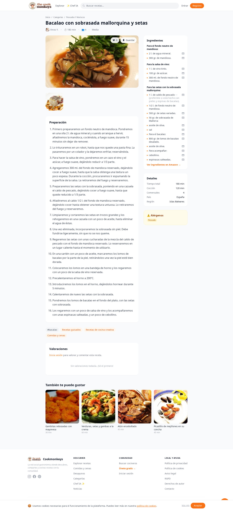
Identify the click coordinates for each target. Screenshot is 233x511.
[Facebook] (34, 476)
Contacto (169, 488)
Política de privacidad (176, 463)
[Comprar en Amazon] (183, 53)
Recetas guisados (71, 329)
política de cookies (146, 505)
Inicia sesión (56, 355)
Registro (197, 5)
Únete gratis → (127, 468)
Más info (185, 505)
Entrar (184, 5)
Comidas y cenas (56, 335)
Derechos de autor (174, 483)
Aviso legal (170, 473)
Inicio (47, 17)
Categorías (58, 17)
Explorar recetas (82, 463)
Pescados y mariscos (75, 17)
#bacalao (52, 329)
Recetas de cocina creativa (100, 329)
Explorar (59, 5)
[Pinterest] (39, 476)
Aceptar (198, 505)
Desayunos (79, 473)
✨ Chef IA (72, 5)
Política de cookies (174, 468)
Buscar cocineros (128, 463)
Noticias (77, 488)
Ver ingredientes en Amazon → (164, 164)
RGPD (168, 478)
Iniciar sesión (126, 473)
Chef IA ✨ (78, 483)
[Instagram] (29, 476)
